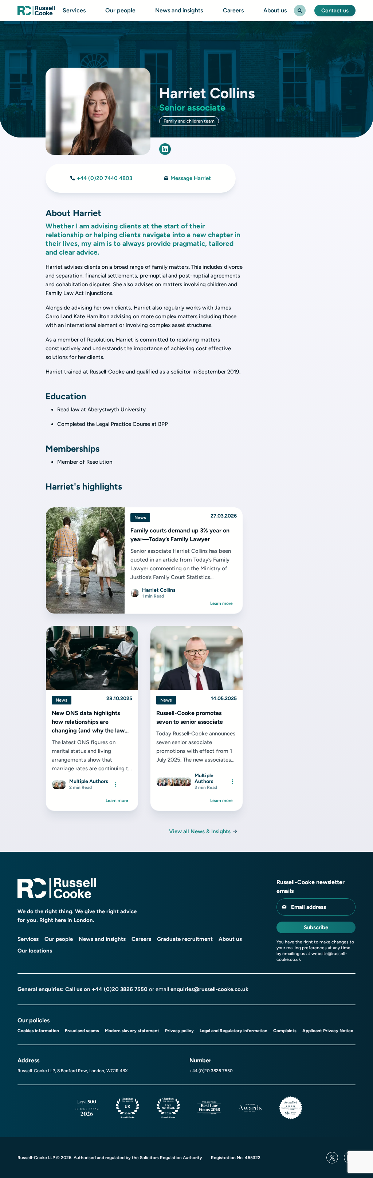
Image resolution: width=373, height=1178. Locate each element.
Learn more (221, 603)
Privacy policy (179, 1030)
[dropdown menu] (115, 784)
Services (74, 10)
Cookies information (38, 1030)
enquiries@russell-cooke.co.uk (209, 989)
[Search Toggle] (300, 10)
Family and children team (189, 121)
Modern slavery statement (132, 1030)
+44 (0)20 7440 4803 (104, 178)
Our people (120, 10)
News (140, 517)
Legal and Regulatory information (233, 1030)
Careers (233, 10)
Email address (308, 907)
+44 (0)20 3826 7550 (120, 989)
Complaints (285, 1030)
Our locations (34, 951)
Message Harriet (190, 178)
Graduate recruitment (185, 939)
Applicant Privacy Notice (327, 1030)
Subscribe (316, 927)
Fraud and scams (82, 1030)
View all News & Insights (200, 831)
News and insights (179, 10)
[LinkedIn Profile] (165, 149)
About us (275, 10)
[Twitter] (332, 1157)
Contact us (335, 10)
